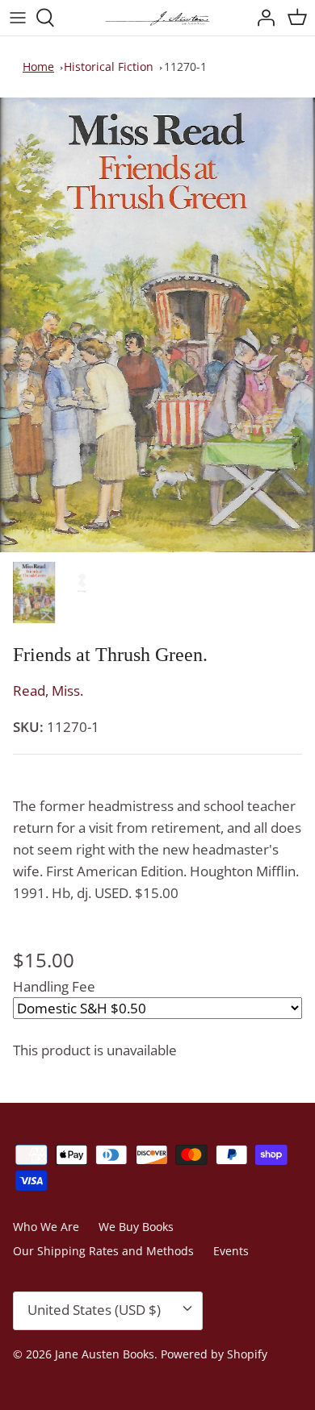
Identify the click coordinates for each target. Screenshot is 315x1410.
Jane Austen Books (104, 1354)
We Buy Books (136, 1226)
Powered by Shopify (214, 1354)
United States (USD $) (94, 1309)
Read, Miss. (48, 690)
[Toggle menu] (18, 17)
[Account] (261, 17)
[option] (157, 325)
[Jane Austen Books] (157, 18)
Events (231, 1250)
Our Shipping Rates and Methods (103, 1250)
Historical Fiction (108, 66)
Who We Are (46, 1226)
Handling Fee (54, 986)
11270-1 (185, 66)
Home (38, 66)
